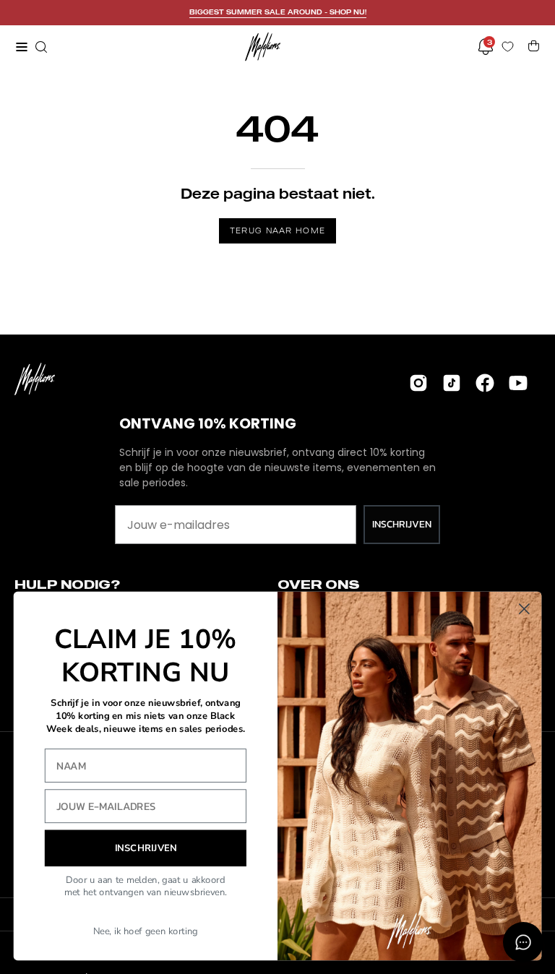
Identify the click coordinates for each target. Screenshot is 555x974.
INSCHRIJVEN (401, 524)
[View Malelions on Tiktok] (451, 383)
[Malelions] (263, 46)
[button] (40, 47)
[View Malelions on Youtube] (518, 383)
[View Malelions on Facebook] (485, 383)
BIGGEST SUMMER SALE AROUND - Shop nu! (277, 12)
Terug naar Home (278, 230)
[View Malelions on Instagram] (418, 383)
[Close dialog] (524, 609)
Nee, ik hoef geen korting (145, 931)
